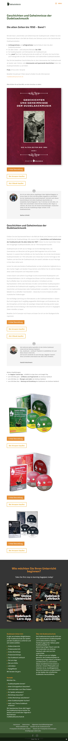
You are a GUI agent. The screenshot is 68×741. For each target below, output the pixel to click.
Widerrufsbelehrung (22, 726)
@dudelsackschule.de (17, 717)
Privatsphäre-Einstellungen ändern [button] (20, 729)
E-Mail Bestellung (16, 169)
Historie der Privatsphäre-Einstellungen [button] (44, 729)
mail (8, 717)
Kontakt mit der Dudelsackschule (40, 726)
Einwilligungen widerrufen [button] (33, 731)
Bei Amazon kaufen (17, 176)
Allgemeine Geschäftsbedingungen (42, 724)
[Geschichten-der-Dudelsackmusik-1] (34, 164)
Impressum (16, 724)
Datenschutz (26, 724)
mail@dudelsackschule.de (15, 77)
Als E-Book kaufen (16, 183)
